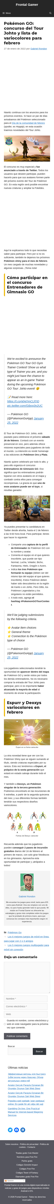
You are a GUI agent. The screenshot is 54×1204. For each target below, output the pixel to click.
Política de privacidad (29, 1144)
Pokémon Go (14, 932)
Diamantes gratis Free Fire (27, 1176)
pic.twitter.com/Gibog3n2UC (25, 405)
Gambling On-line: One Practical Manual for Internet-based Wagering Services (25, 1112)
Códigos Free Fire (27, 1169)
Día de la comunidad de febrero (28, 123)
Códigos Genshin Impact (27, 1165)
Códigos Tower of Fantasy (27, 1173)
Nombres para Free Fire (27, 1157)
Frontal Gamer (27, 4)
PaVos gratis (27, 1161)
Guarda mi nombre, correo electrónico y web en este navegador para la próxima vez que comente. (27, 1024)
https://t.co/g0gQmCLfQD (23, 401)
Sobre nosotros (11, 1144)
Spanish (10, 1181)
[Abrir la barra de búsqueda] (50, 13)
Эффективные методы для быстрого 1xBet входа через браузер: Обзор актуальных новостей (27, 1077)
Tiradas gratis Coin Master (27, 1153)
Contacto (31, 1147)
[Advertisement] (27, 83)
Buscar (11, 1046)
